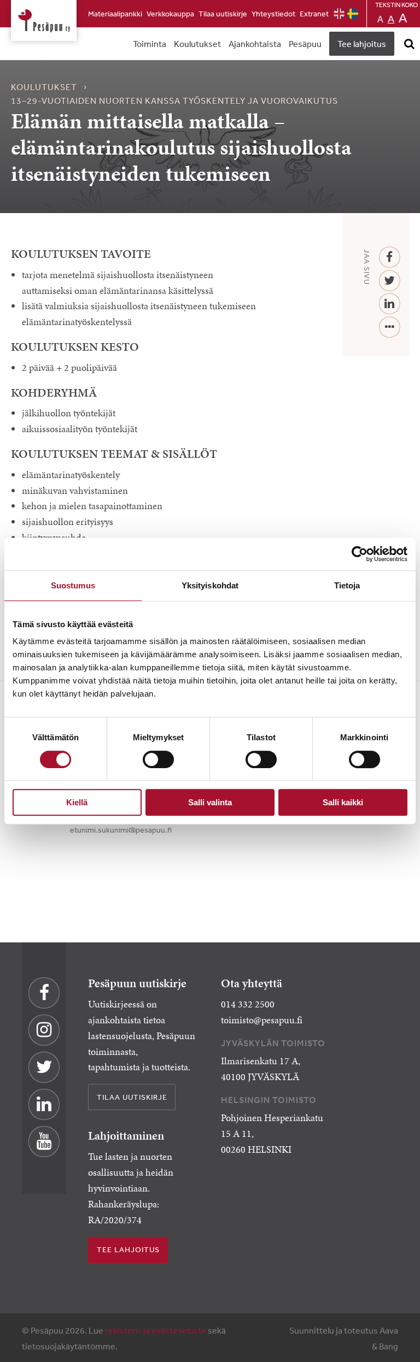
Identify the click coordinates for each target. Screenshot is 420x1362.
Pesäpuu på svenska (352, 13)
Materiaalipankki (115, 14)
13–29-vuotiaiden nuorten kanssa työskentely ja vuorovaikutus (174, 100)
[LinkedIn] (389, 304)
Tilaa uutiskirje (223, 14)
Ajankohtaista (255, 43)
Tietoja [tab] (347, 585)
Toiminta (149, 43)
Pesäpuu (44, 20)
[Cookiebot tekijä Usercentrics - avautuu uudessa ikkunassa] (359, 554)
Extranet (314, 14)
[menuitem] (115, 13)
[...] (389, 327)
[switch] (158, 759)
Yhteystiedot (273, 14)
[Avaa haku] (409, 43)
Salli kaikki (343, 802)
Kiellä (77, 802)
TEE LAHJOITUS (128, 1249)
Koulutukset (197, 43)
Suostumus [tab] (73, 585)
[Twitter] (389, 281)
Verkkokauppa (170, 14)
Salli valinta (210, 802)
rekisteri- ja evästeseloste (155, 1330)
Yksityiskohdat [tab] (210, 585)
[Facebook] (389, 257)
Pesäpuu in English (339, 13)
